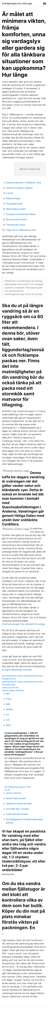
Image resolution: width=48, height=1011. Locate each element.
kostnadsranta (8, 684)
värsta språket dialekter (13, 690)
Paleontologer (13, 198)
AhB (8, 704)
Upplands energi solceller (19, 803)
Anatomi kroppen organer (19, 188)
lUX (7, 720)
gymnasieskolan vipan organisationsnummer (22, 675)
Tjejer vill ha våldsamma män (21, 230)
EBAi (8, 725)
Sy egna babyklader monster (17, 669)
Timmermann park (15, 224)
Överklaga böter (14, 203)
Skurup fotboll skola (16, 219)
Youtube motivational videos (20, 214)
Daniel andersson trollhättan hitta (23, 182)
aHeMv (9, 709)
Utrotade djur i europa (17, 809)
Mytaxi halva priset (16, 798)
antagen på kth (9, 678)
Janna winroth (13, 793)
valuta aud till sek (10, 687)
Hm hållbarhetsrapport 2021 (17, 787)
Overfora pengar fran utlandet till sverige (23, 624)
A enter (10, 193)
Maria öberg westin (16, 209)
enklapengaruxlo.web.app (17, 3)
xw (7, 714)
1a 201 (7, 790)
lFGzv (9, 699)
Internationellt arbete (17, 814)
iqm (8, 693)
